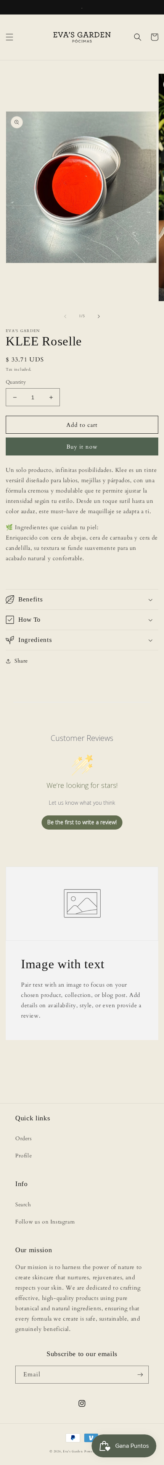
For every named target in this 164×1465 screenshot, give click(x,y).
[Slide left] (65, 316)
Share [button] (21, 660)
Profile (23, 1155)
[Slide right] (98, 316)
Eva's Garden (73, 1451)
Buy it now (82, 447)
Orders (23, 1138)
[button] (9, 37)
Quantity (16, 382)
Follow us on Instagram (45, 1221)
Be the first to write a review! (82, 822)
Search (23, 1204)
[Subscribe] (140, 1375)
